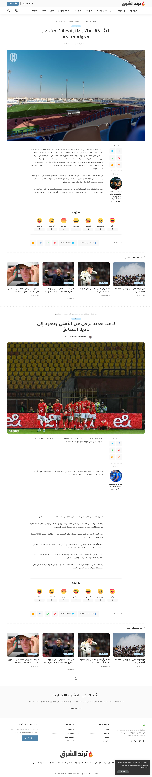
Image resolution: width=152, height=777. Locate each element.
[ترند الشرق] (133, 4)
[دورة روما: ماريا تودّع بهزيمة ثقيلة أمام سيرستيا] (129, 274)
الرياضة (76, 26)
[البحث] (9, 10)
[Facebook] (119, 151)
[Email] (112, 165)
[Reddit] (119, 165)
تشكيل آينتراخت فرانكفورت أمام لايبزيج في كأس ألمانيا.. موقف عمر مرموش (116, 196)
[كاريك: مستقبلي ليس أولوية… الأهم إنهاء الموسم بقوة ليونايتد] (58, 274)
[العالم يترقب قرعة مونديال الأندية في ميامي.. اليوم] (116, 476)
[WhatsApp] (112, 158)
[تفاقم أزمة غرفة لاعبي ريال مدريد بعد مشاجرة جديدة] (94, 274)
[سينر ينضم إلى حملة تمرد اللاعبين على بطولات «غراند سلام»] (23, 274)
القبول (123, 772)
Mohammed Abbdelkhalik (78, 336)
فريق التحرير (78, 44)
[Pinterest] (119, 158)
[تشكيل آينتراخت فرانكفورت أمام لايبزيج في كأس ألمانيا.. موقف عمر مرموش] (116, 183)
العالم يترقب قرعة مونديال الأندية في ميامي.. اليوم (115, 487)
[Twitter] (112, 151)
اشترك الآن (13, 3)
